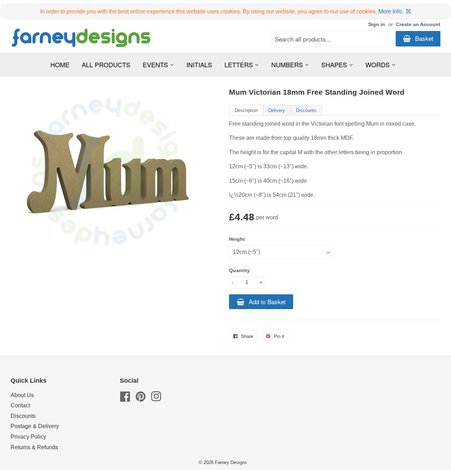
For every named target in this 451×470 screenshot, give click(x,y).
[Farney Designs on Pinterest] (140, 399)
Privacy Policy (28, 437)
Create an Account (418, 24)
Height (237, 239)
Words (378, 64)
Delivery (276, 110)
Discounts (306, 110)
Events (156, 64)
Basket (423, 38)
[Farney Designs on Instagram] (156, 399)
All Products (106, 64)
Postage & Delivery (35, 426)
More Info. (390, 11)
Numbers (288, 64)
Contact (20, 405)
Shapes (335, 64)
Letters (239, 64)
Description (246, 110)
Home (59, 64)
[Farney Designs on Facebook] (125, 399)
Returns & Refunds (34, 447)
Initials (199, 64)
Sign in (376, 24)
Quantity (239, 270)
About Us (22, 395)
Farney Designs (231, 462)
